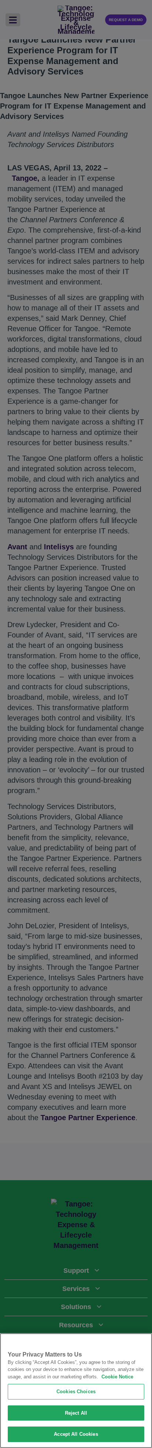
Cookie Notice (117, 1376)
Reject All (76, 1413)
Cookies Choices (76, 1391)
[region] (76, 1390)
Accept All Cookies (76, 1434)
